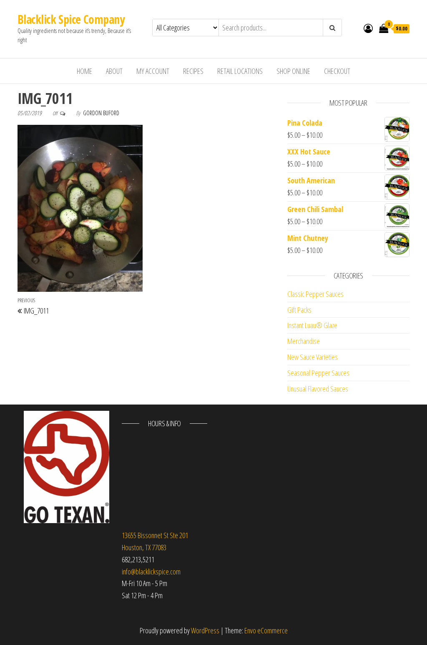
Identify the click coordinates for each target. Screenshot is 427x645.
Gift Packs (299, 310)
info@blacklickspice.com (151, 572)
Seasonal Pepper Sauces (318, 373)
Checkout (337, 71)
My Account (152, 71)
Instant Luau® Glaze (312, 325)
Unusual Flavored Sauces (317, 389)
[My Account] (368, 28)
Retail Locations (240, 71)
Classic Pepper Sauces (315, 294)
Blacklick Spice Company (71, 19)
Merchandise (303, 341)
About (114, 71)
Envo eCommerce (266, 630)
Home (84, 71)
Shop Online (293, 71)
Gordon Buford (101, 113)
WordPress (205, 630)
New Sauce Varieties (312, 357)
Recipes (193, 71)
